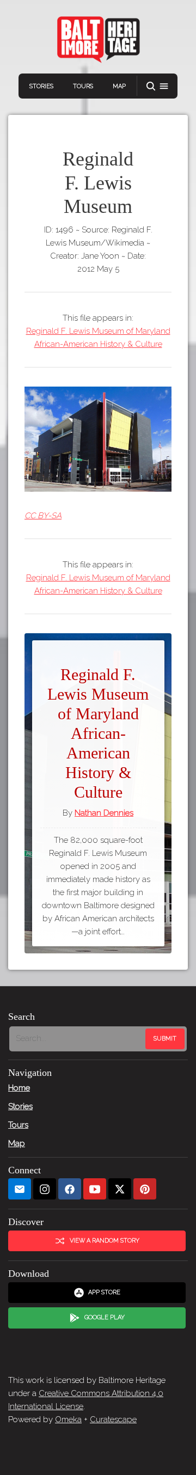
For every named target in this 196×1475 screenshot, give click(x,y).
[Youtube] (94, 1188)
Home (19, 1088)
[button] (157, 86)
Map (119, 86)
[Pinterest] (144, 1188)
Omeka (68, 1419)
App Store (104, 1292)
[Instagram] (44, 1188)
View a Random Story (104, 1240)
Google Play (104, 1317)
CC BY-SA (43, 516)
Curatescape (113, 1419)
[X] (119, 1188)
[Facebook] (69, 1188)
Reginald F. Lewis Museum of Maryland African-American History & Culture (98, 337)
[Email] (19, 1188)
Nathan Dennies (104, 813)
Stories (41, 86)
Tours (83, 86)
